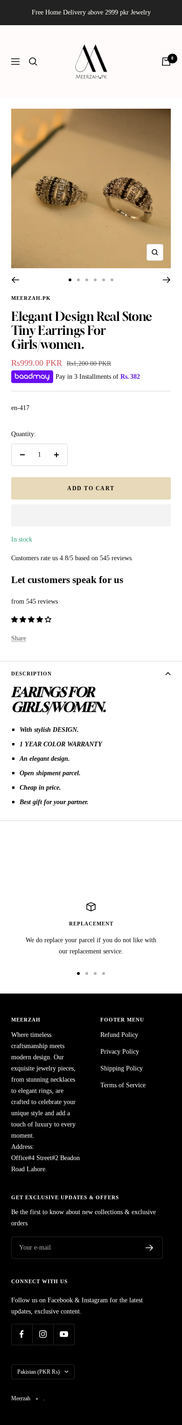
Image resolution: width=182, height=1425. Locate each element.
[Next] (167, 280)
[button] (91, 515)
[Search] (33, 61)
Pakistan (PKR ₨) (38, 1372)
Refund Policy (119, 1034)
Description (31, 673)
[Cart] (166, 61)
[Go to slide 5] (103, 279)
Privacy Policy (119, 1051)
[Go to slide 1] (70, 279)
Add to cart (91, 488)
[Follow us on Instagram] (42, 1334)
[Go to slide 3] (86, 279)
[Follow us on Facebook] (21, 1334)
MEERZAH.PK (31, 298)
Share (18, 638)
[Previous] (15, 280)
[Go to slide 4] (95, 279)
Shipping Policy (121, 1068)
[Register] (150, 1247)
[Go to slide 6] (112, 279)
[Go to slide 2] (78, 279)
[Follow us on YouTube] (63, 1334)
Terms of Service (123, 1085)
